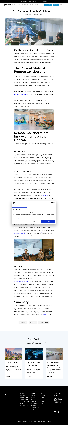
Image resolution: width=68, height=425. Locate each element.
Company (43, 395)
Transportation (34, 405)
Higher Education (34, 403)
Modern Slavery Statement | (42, 421)
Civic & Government (35, 407)
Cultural (32, 409)
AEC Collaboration (24, 405)
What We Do (22, 395)
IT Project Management (24, 401)
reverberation (45, 195)
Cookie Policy (48, 421)
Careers (42, 401)
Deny (34, 221)
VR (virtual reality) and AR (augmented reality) (22, 281)
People (42, 397)
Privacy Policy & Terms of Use (33, 421)
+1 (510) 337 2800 (58, 402)
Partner (21, 403)
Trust (42, 403)
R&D (42, 399)
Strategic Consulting (24, 397)
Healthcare (33, 395)
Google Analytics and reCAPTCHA (20, 218)
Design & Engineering (24, 399)
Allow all (48, 221)
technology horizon (46, 314)
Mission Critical (34, 397)
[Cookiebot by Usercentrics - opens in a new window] (51, 203)
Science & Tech (34, 401)
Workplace (33, 399)
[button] (14, 5)
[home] (7, 5)
